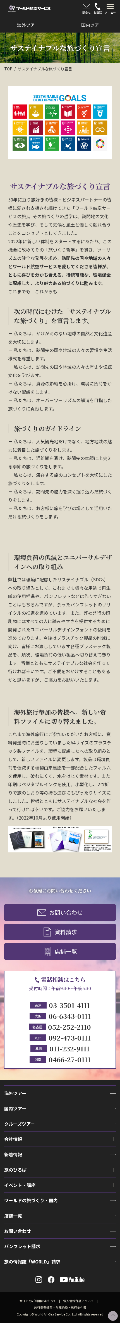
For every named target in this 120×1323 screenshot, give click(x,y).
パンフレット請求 (22, 1246)
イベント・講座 (19, 1185)
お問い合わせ (66, 912)
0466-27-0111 (70, 1059)
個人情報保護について (78, 1301)
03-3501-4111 (69, 1005)
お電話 (97, 12)
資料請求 (66, 932)
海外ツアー (15, 1093)
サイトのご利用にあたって (38, 1301)
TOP (8, 69)
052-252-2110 (69, 1027)
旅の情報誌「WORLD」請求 (32, 1261)
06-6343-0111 (70, 1016)
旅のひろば (15, 1169)
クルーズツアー (19, 1123)
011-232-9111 (69, 1048)
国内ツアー (15, 1108)
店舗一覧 (66, 951)
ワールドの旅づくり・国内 (31, 1200)
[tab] (110, 8)
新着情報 (13, 1154)
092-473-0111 (70, 1037)
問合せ (86, 12)
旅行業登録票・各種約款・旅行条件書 (60, 1307)
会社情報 (13, 1139)
